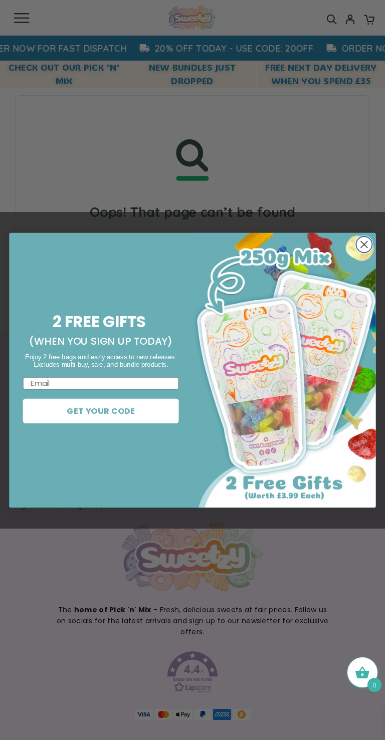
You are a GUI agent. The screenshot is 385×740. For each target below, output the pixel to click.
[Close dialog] (364, 244)
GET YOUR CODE (101, 410)
